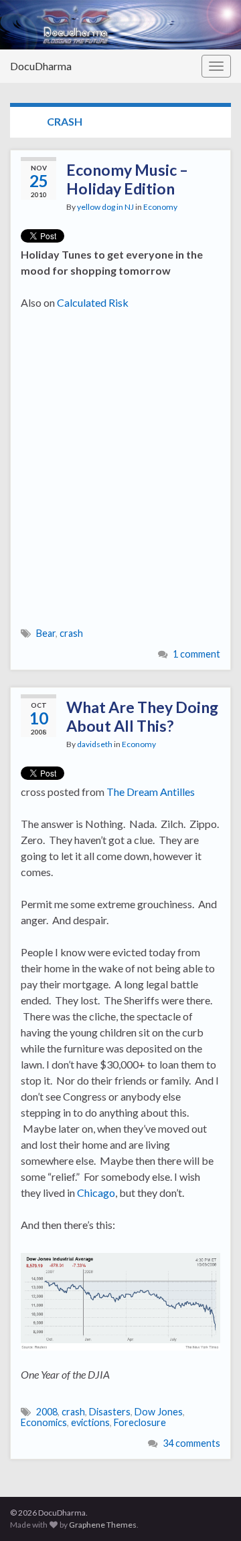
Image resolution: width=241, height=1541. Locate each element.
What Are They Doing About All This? (142, 716)
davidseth (94, 744)
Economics (44, 1422)
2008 (47, 1411)
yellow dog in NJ (105, 207)
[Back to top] (211, 1511)
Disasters (110, 1411)
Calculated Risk (93, 302)
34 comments (191, 1443)
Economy (160, 207)
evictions (90, 1422)
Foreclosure (140, 1422)
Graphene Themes (103, 1525)
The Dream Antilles (150, 791)
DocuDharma (41, 65)
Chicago (96, 1192)
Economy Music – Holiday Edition (127, 179)
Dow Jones (159, 1411)
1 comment (196, 654)
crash (71, 633)
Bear (46, 633)
